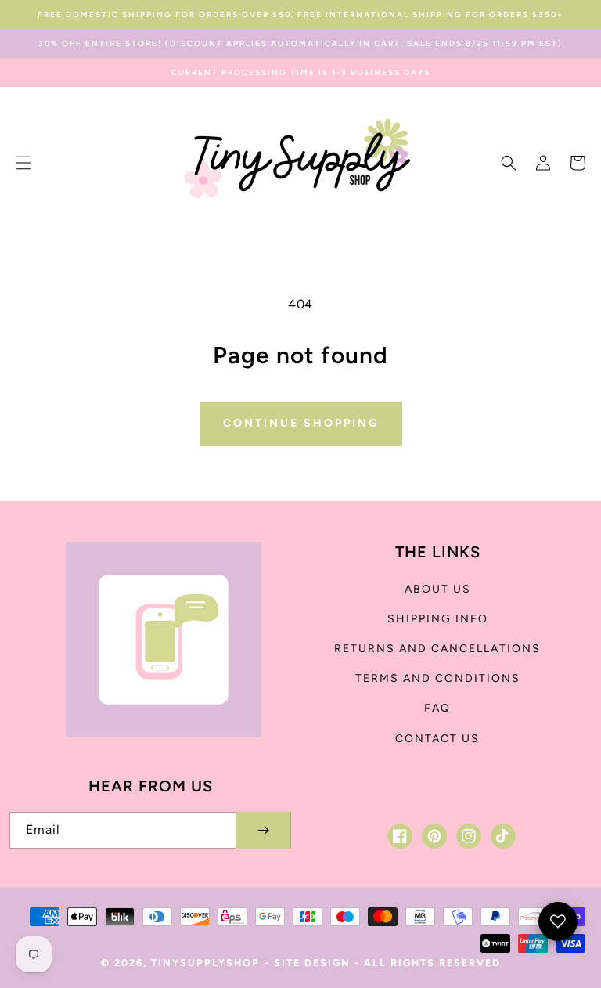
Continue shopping (301, 423)
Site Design (312, 962)
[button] (23, 163)
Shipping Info (437, 619)
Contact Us (437, 738)
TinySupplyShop (205, 962)
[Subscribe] (263, 830)
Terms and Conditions (437, 678)
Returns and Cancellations (437, 648)
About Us (438, 589)
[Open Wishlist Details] (558, 921)
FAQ (437, 708)
